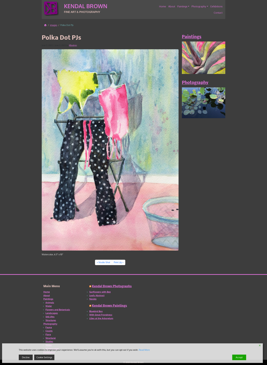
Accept (239, 357)
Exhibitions (216, 6)
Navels (93, 299)
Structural (50, 338)
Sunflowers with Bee (100, 292)
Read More (144, 349)
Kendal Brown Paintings (109, 305)
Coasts (49, 330)
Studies (49, 341)
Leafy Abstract (96, 295)
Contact (218, 12)
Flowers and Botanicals (57, 309)
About (171, 6)
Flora (48, 334)
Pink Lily (118, 262)
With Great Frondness (100, 314)
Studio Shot (104, 262)
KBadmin (73, 45)
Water (48, 306)
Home (162, 6)
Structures (50, 320)
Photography (198, 6)
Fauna (48, 327)
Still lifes (50, 316)
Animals (49, 302)
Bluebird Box (96, 311)
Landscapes (51, 313)
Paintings (182, 6)
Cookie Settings (44, 357)
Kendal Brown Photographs (112, 286)
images (53, 25)
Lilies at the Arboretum (101, 318)
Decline (26, 357)
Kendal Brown (85, 6)
